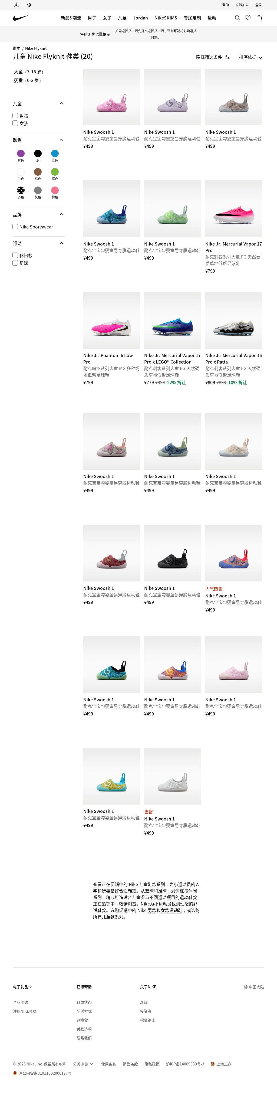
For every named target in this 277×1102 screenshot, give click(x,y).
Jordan (140, 17)
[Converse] (29, 5)
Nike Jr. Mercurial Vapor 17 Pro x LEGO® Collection (172, 350)
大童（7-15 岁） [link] (30, 72)
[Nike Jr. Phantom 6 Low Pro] (111, 320)
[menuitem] (230, 5)
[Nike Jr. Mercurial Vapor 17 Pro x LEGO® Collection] (172, 320)
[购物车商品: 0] (259, 18)
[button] (39, 103)
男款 (152, 910)
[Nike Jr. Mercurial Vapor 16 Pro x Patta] (233, 320)
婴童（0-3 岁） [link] (28, 80)
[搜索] (237, 18)
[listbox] (251, 57)
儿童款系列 (112, 916)
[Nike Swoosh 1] (111, 97)
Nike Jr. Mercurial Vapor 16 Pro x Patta (233, 350)
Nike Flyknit (36, 48)
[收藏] (248, 18)
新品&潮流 (71, 17)
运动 (211, 17)
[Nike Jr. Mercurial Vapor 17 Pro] (233, 208)
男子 (92, 17)
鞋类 (17, 48)
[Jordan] (16, 5)
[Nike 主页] (21, 18)
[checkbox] (37, 115)
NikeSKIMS (165, 17)
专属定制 (192, 17)
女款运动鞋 (171, 910)
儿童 (122, 17)
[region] (35, 173)
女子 (107, 17)
